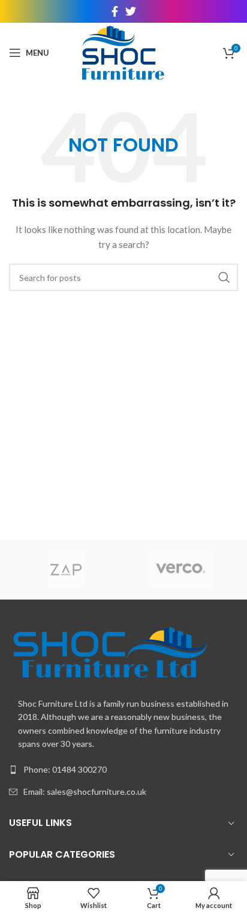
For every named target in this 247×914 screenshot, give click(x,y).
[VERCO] (180, 570)
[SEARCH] (224, 277)
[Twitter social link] (131, 11)
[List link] (123, 769)
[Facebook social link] (115, 11)
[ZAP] (66, 570)
